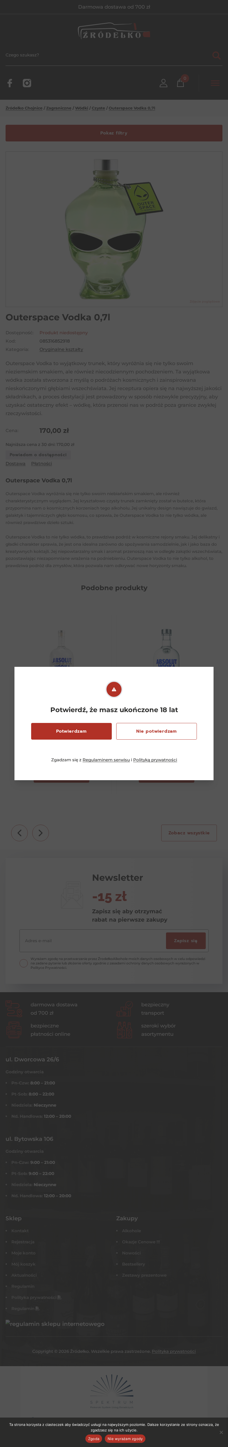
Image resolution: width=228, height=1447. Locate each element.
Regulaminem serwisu (106, 759)
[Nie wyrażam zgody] (221, 1432)
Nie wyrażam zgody (125, 1438)
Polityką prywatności (155, 759)
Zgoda (93, 1438)
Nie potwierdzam (156, 731)
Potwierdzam (71, 731)
